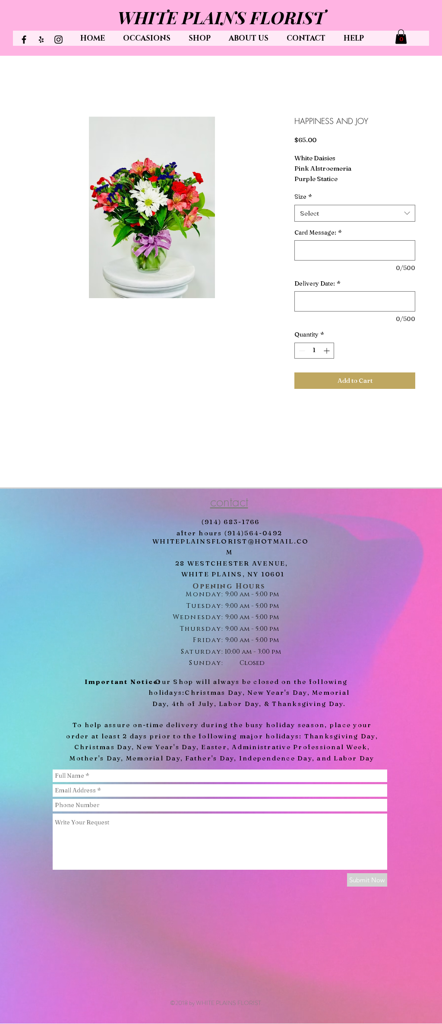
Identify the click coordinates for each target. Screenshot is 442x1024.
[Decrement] (301, 361)
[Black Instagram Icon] (58, 39)
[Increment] (327, 361)
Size (303, 207)
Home (37, 87)
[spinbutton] (314, 361)
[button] (401, 36)
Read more (310, 190)
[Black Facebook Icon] (24, 39)
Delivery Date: (317, 294)
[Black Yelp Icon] (41, 39)
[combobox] (354, 224)
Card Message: (318, 243)
